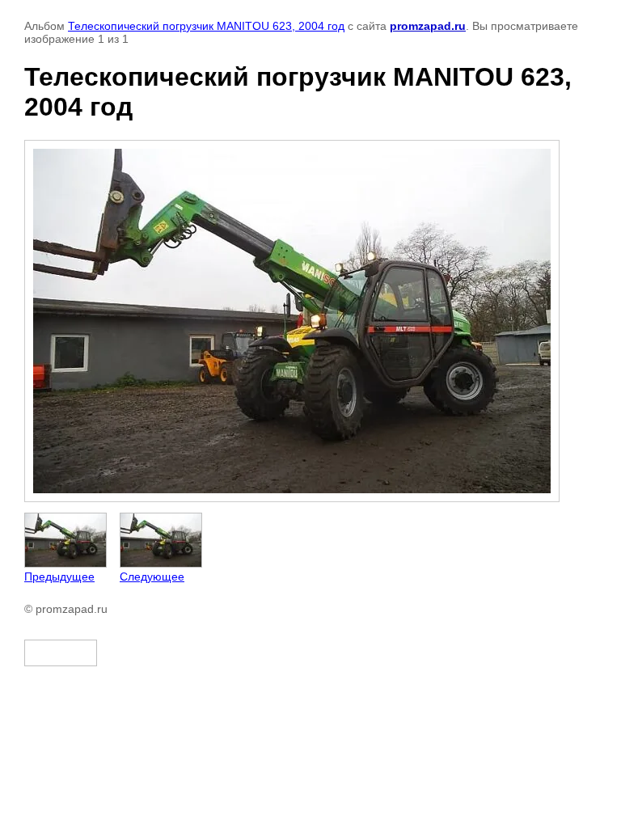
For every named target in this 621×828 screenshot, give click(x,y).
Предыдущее (59, 576)
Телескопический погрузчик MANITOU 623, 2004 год (206, 25)
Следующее (152, 576)
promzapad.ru (428, 25)
